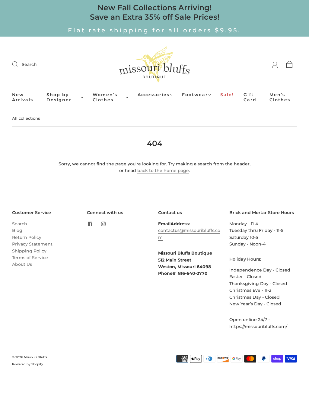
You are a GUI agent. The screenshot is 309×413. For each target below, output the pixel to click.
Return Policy (26, 237)
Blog (17, 230)
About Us (22, 264)
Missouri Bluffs (35, 357)
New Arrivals (22, 97)
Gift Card (250, 97)
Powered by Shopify (27, 364)
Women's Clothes (105, 97)
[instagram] (103, 224)
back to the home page (163, 170)
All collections (26, 118)
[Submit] (18, 64)
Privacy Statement (32, 244)
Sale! (227, 94)
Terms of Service (30, 257)
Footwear (195, 94)
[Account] (275, 64)
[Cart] (289, 64)
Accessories (154, 94)
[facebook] (90, 224)
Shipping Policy (29, 251)
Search (29, 64)
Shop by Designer (59, 97)
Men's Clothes (279, 97)
